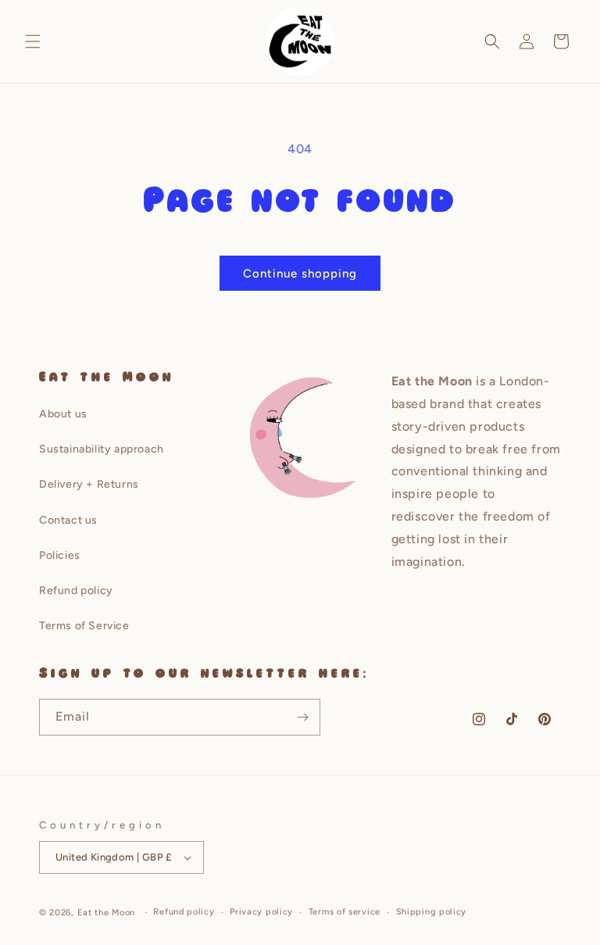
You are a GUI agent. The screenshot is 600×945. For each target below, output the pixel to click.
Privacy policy (261, 912)
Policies (59, 555)
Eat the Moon (106, 912)
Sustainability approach (101, 449)
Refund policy (76, 590)
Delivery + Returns (89, 484)
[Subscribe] (302, 717)
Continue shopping (300, 274)
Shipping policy (431, 912)
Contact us (68, 520)
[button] (33, 41)
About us (63, 414)
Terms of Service (84, 625)
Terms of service (344, 912)
